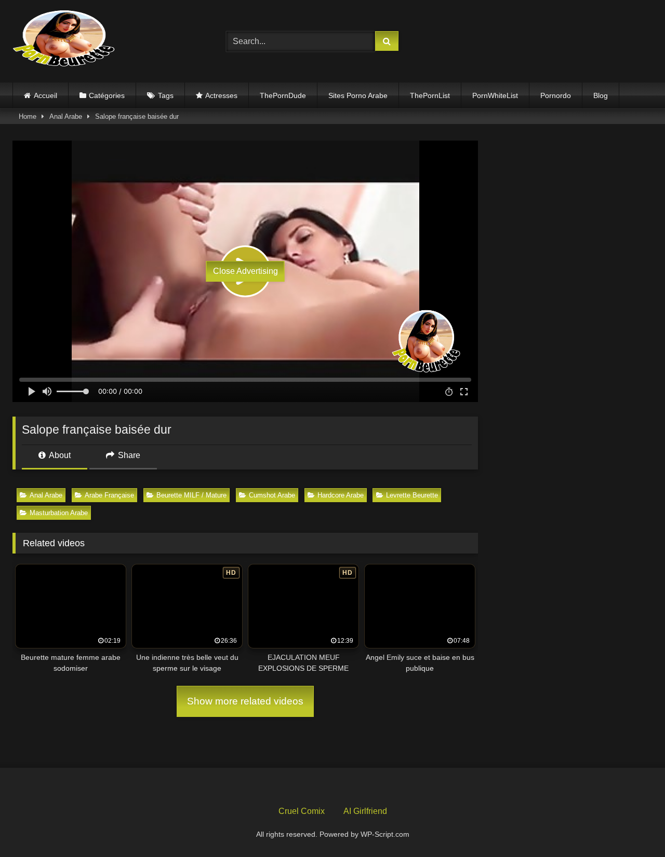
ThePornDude (283, 95)
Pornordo (555, 95)
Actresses (221, 95)
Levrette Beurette (412, 495)
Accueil (45, 95)
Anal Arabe (65, 116)
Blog (600, 95)
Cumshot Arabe (272, 495)
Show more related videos (245, 701)
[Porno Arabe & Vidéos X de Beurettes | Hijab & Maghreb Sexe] (64, 39)
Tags (166, 95)
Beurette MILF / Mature (191, 495)
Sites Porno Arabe (358, 95)
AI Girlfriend (365, 811)
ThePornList (430, 95)
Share (128, 455)
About (59, 455)
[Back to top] (632, 826)
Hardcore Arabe (340, 495)
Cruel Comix (301, 811)
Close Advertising (245, 271)
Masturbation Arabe (59, 513)
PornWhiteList (495, 95)
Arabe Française (109, 495)
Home (27, 116)
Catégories (107, 95)
